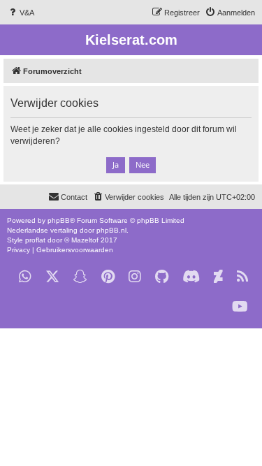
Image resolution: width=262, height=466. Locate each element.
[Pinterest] (108, 277)
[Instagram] (135, 277)
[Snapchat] (80, 277)
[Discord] (191, 277)
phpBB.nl (111, 230)
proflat (35, 240)
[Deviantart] (218, 277)
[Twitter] (52, 277)
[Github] (162, 277)
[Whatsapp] (25, 277)
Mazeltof (85, 240)
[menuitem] (20, 12)
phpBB (59, 220)
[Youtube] (240, 307)
